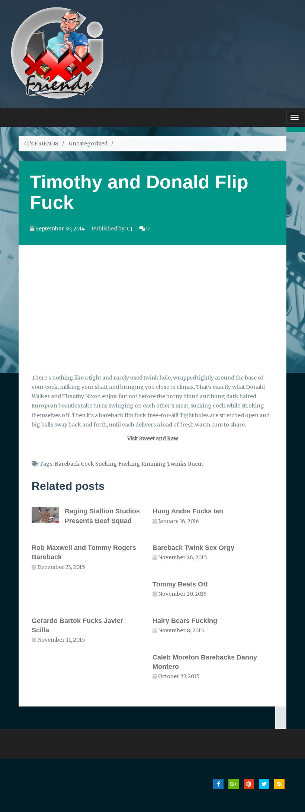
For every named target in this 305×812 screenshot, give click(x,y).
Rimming (153, 463)
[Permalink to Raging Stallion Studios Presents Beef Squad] (48, 514)
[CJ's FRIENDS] (57, 52)
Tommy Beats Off (180, 584)
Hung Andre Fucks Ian (187, 511)
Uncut (195, 463)
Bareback (67, 463)
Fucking (129, 463)
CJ (129, 228)
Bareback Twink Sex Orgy (193, 547)
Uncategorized (88, 143)
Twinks (176, 463)
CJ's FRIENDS (41, 143)
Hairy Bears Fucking (184, 620)
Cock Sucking (99, 463)
